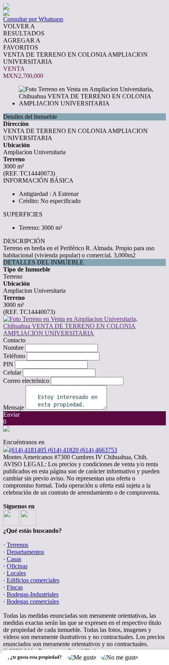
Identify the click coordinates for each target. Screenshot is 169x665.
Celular (12, 372)
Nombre (13, 347)
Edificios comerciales (33, 580)
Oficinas (17, 566)
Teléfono (14, 356)
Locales (16, 573)
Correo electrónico (26, 380)
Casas (14, 559)
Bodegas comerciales (33, 601)
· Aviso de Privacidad (29, 499)
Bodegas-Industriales (33, 594)
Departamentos (25, 552)
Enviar (11, 414)
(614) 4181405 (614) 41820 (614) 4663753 (63, 450)
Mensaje (13, 407)
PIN (8, 364)
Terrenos (17, 544)
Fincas (15, 587)
